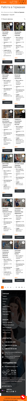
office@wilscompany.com (11, 366)
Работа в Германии (7, 322)
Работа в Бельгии (7, 330)
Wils (2, 12)
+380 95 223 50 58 (10, 345)
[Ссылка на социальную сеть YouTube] (23, 1)
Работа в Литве (6, 332)
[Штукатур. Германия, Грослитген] (19, 69)
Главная (5, 296)
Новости (5, 309)
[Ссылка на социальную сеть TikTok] (20, 3)
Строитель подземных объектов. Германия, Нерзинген (5, 254)
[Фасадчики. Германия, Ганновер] (19, 26)
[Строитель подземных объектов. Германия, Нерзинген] (7, 244)
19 (21, 287)
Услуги (4, 301)
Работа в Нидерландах (8, 324)
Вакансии (5, 298)
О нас (4, 304)
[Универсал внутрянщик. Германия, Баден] (7, 113)
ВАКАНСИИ (5, 319)
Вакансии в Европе (8, 12)
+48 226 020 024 (9, 342)
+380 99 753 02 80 (10, 349)
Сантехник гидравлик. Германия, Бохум (7, 210)
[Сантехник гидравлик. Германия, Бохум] (7, 202)
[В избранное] (11, 24)
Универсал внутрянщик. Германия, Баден (7, 121)
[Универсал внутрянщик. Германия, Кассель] (19, 113)
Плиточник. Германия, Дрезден (5, 76)
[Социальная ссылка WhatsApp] (25, 1)
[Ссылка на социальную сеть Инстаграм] (21, 1)
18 (19, 287)
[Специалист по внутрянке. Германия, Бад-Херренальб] (19, 202)
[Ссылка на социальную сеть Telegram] (22, 3)
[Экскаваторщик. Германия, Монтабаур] (19, 158)
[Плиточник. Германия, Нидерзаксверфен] (7, 158)
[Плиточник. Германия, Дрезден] (7, 69)
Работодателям (7, 311)
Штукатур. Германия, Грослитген (18, 76)
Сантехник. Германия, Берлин (5, 33)
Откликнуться (7, 61)
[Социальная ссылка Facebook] (19, 1)
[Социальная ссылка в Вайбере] (24, 3)
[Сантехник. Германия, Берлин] (7, 26)
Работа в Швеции (7, 327)
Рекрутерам (6, 314)
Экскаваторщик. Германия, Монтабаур (19, 165)
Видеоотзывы (6, 306)
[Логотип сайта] (13, 2)
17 (16, 287)
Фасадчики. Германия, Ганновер (18, 33)
